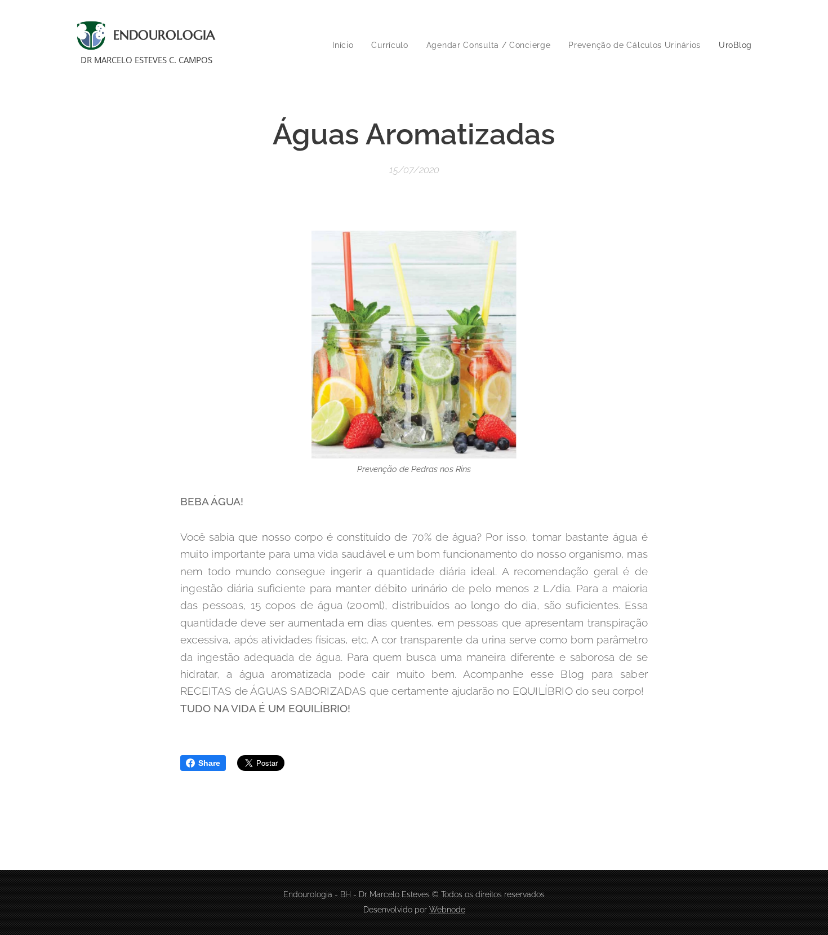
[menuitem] (346, 45)
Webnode (447, 909)
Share (209, 763)
